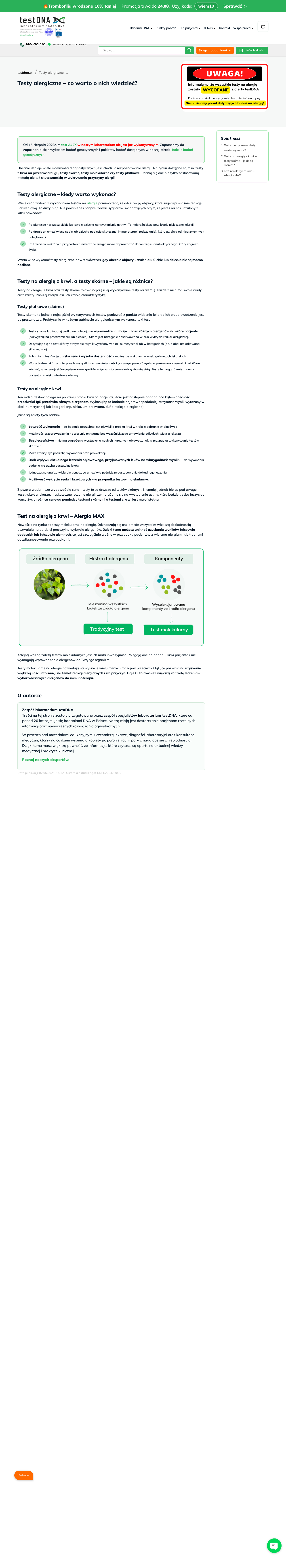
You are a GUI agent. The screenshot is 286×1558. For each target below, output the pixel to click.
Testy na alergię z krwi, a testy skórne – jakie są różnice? (240, 160)
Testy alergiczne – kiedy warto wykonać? (240, 147)
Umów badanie (254, 50)
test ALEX (69, 145)
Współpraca (241, 28)
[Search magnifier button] (189, 51)
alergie (92, 203)
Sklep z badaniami (213, 50)
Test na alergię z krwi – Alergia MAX (239, 173)
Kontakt (224, 28)
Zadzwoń (24, 1475)
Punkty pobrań (166, 28)
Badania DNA (139, 28)
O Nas (208, 28)
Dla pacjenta (188, 28)
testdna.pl (25, 72)
